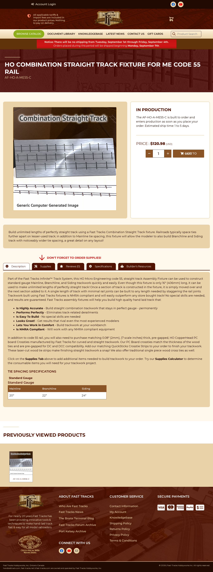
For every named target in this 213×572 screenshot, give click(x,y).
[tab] (17, 266)
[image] (64, 159)
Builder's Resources (138, 266)
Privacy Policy (119, 535)
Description (18, 266)
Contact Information (124, 506)
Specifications (103, 266)
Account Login (45, 4)
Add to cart (191, 153)
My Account (118, 512)
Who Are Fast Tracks (73, 506)
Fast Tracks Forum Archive (77, 525)
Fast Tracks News (71, 512)
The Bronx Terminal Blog (76, 518)
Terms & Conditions (123, 540)
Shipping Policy (121, 523)
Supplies (45, 266)
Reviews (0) (72, 266)
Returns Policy (120, 529)
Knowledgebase (121, 517)
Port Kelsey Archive (72, 531)
